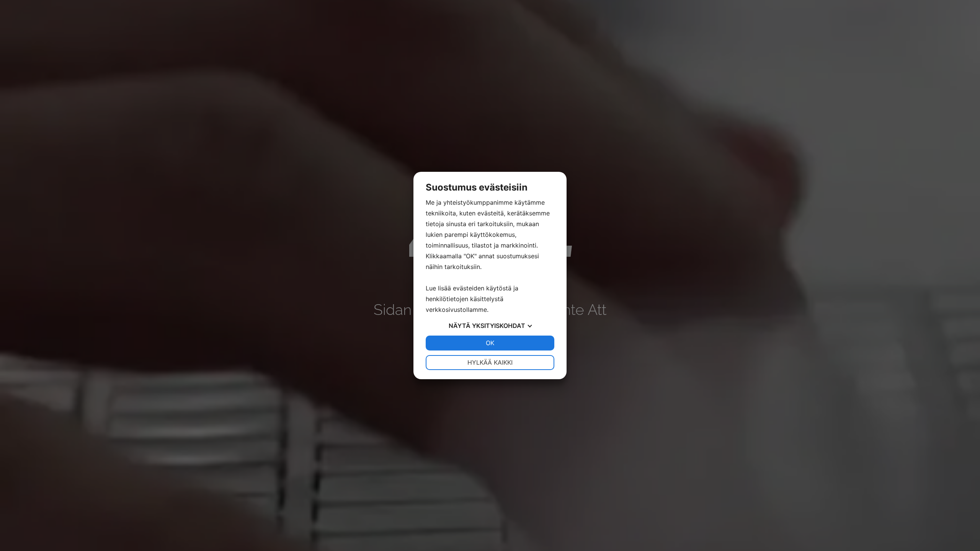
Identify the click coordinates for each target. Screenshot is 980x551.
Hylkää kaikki (490, 362)
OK (490, 343)
